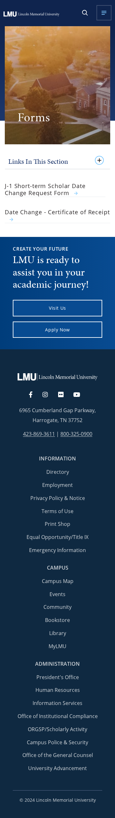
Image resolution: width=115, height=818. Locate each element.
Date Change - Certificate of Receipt (57, 212)
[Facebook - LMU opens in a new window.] (34, 394)
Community (57, 606)
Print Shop (57, 523)
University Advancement (57, 768)
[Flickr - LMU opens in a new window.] (64, 394)
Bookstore (57, 620)
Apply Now (57, 330)
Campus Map (57, 581)
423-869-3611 (39, 434)
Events (57, 594)
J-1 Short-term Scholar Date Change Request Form (45, 189)
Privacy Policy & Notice (57, 498)
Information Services (57, 703)
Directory (57, 471)
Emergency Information (57, 550)
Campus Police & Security (57, 742)
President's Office (57, 677)
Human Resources (57, 689)
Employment (57, 485)
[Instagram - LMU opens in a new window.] (49, 394)
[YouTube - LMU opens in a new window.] (80, 394)
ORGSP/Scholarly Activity (57, 729)
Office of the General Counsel (57, 755)
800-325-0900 (76, 434)
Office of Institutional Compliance (58, 716)
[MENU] (103, 12)
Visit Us (57, 308)
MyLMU (57, 646)
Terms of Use (57, 511)
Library (57, 633)
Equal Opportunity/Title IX (57, 537)
